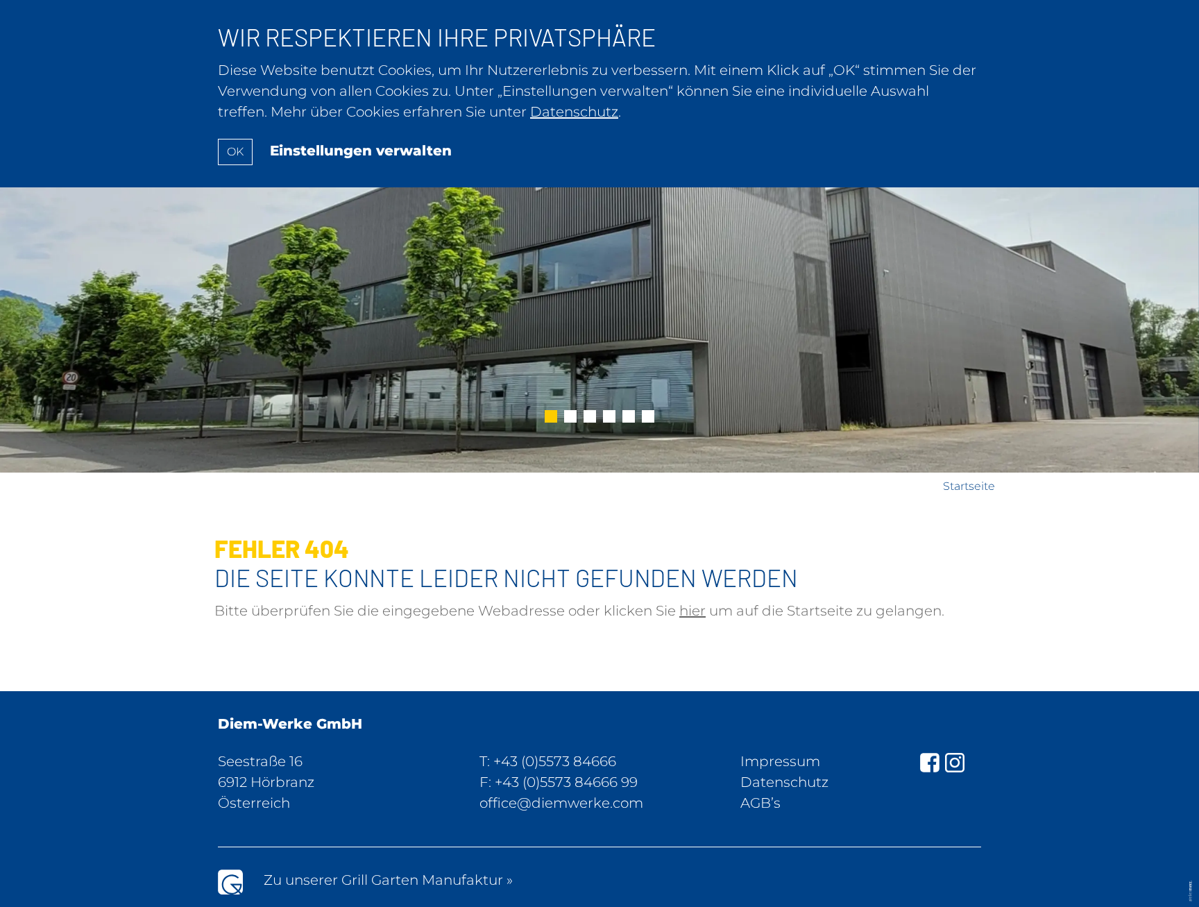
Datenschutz (784, 782)
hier (692, 610)
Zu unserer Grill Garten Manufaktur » (388, 880)
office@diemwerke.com (561, 803)
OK (235, 151)
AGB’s (760, 803)
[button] (551, 417)
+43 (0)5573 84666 (554, 761)
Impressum (780, 761)
